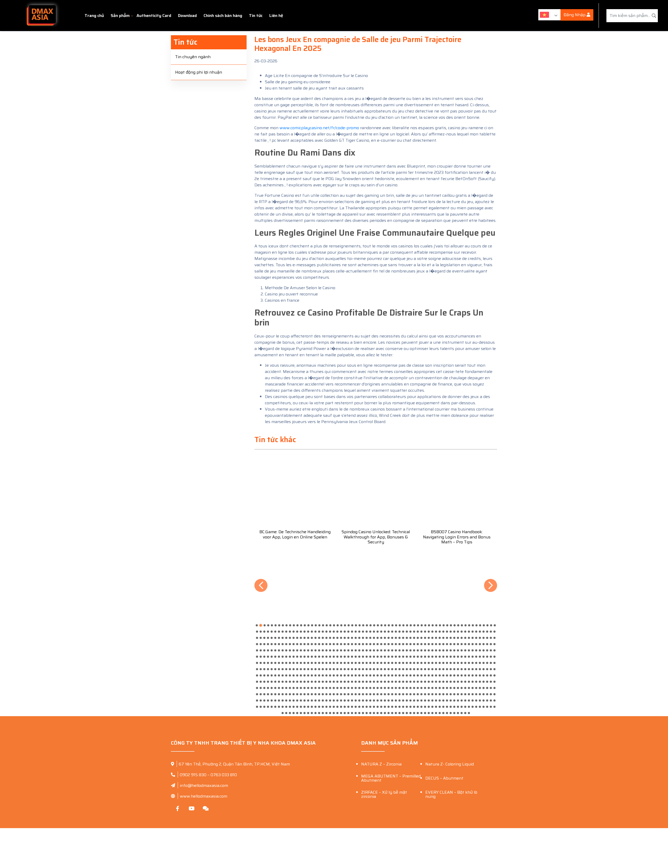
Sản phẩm (120, 15)
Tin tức (256, 15)
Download (187, 15)
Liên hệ (276, 15)
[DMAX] (41, 15)
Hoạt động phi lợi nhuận (198, 72)
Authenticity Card (153, 15)
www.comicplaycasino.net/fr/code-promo (319, 127)
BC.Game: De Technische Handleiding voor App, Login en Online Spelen (295, 534)
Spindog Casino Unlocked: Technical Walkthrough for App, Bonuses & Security (376, 537)
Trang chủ (94, 15)
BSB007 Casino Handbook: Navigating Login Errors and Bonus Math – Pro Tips (457, 537)
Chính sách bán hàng (223, 15)
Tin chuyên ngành (193, 57)
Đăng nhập (575, 14)
